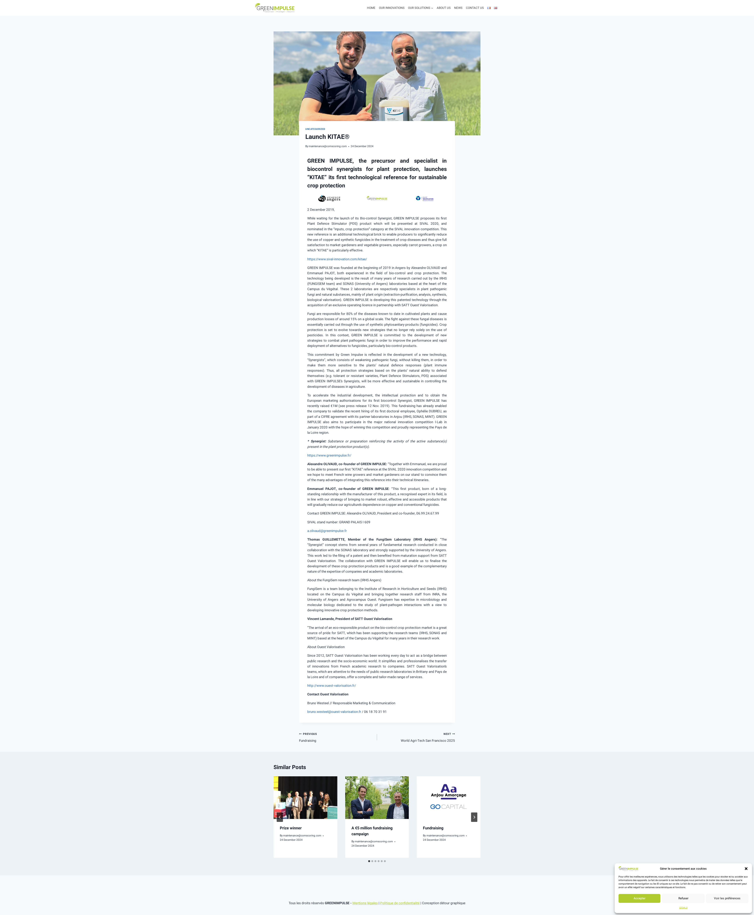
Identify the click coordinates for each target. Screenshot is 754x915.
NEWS (458, 8)
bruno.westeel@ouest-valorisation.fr (334, 711)
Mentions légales (365, 903)
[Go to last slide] (280, 817)
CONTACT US (475, 8)
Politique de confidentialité (400, 903)
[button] (746, 869)
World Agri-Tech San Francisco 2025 (428, 737)
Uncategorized (315, 129)
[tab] (369, 861)
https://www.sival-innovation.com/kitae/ (337, 259)
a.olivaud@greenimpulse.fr (327, 530)
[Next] (474, 817)
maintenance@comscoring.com (328, 146)
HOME (371, 8)
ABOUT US (444, 8)
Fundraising (308, 737)
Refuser (683, 898)
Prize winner (291, 828)
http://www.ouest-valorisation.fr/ (331, 685)
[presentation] (305, 797)
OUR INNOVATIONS (391, 8)
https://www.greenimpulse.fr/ (329, 455)
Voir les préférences (727, 898)
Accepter (639, 898)
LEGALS (683, 907)
